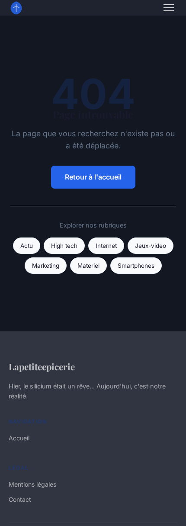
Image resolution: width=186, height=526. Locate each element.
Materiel (88, 265)
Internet (106, 245)
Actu (26, 245)
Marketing (45, 265)
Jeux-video (150, 245)
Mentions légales (32, 484)
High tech (64, 245)
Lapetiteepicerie (42, 366)
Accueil (19, 438)
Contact (20, 499)
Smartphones (136, 265)
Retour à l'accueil (93, 177)
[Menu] (168, 8)
